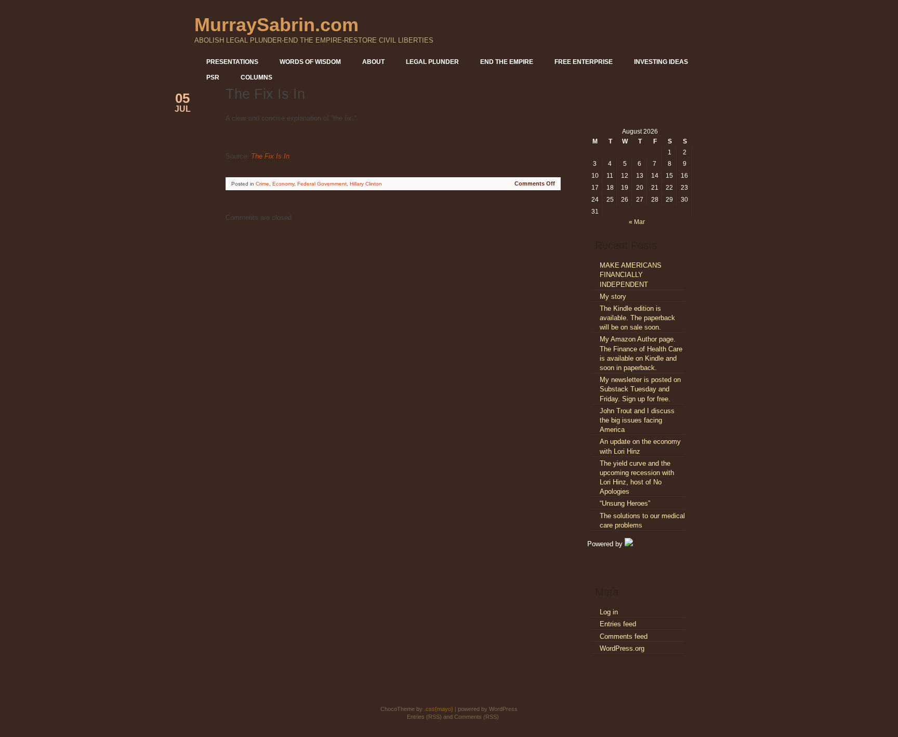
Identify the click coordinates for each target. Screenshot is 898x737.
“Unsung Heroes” (625, 503)
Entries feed (618, 624)
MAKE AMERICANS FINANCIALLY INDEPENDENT (631, 274)
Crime (262, 184)
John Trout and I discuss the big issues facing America (637, 420)
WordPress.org (622, 648)
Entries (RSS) (424, 717)
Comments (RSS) (476, 717)
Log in (609, 612)
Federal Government (322, 184)
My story (613, 296)
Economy (283, 184)
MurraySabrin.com (276, 24)
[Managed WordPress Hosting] (629, 544)
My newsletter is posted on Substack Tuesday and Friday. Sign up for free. (640, 389)
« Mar (637, 222)
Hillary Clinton (366, 184)
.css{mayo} (438, 709)
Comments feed (624, 636)
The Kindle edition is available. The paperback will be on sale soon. (637, 318)
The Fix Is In (270, 156)
